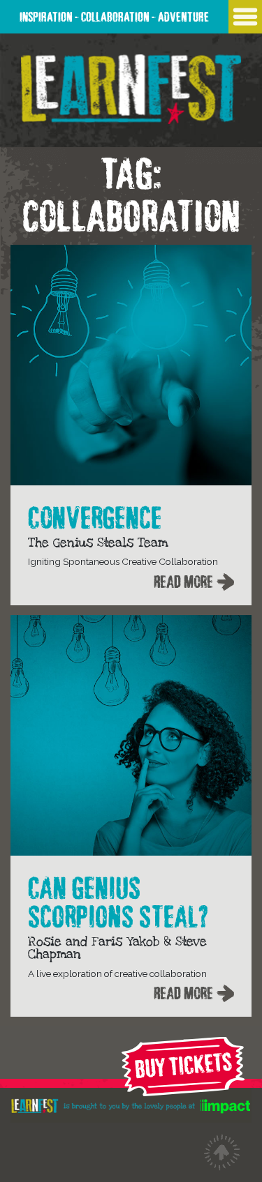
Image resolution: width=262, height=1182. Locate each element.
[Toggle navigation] (245, 16)
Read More (183, 579)
